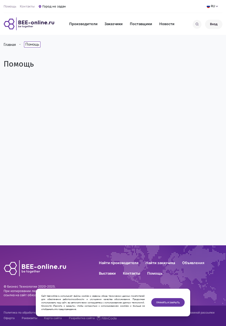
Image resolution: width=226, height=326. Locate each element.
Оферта (9, 318)
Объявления (193, 263)
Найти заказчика (160, 263)
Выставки (107, 273)
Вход (213, 24)
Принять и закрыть (168, 302)
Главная (10, 44)
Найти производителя (118, 263)
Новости (166, 24)
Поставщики (141, 24)
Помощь (10, 6)
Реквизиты (29, 318)
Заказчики (113, 24)
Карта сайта (53, 318)
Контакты (27, 6)
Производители (83, 24)
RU (213, 6)
